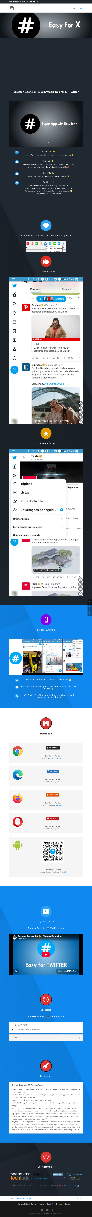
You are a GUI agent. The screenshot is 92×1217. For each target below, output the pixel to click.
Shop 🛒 (50, 1204)
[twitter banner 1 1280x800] (46, 147)
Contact (68, 1204)
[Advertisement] (46, 68)
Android (63, 872)
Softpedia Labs (70, 1185)
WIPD (80, 1198)
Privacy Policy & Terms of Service (31, 1204)
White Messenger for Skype (20, 1198)
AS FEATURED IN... (46, 1167)
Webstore (59, 758)
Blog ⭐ (59, 1204)
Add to (53, 748)
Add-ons (59, 782)
